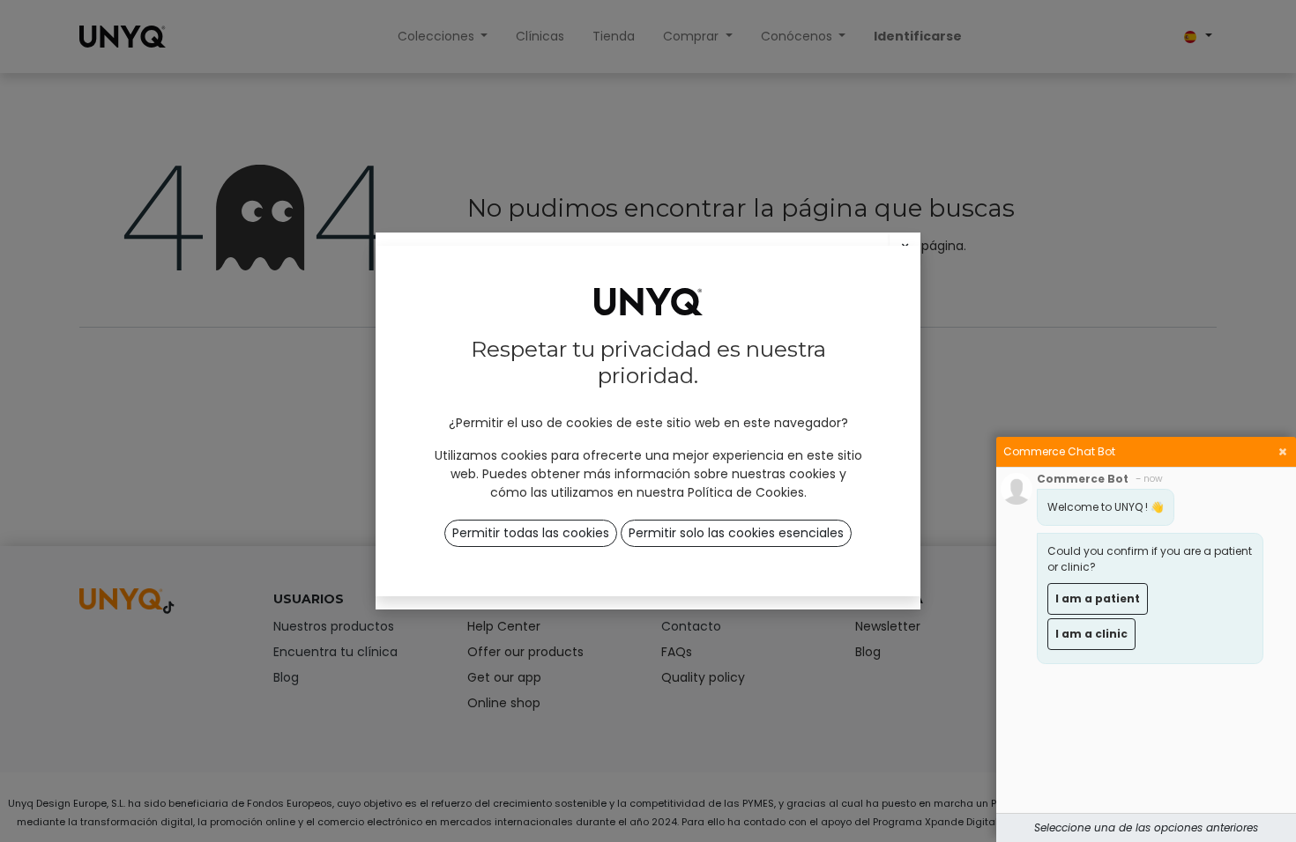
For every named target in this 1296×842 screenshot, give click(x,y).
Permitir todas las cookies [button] (530, 533)
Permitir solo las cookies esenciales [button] (736, 533)
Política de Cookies (746, 492)
